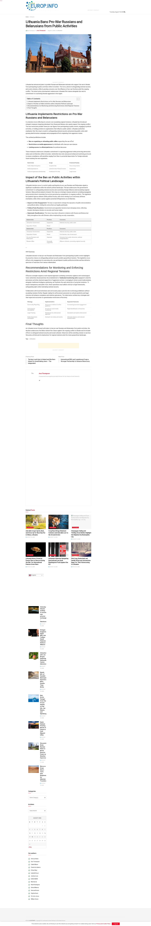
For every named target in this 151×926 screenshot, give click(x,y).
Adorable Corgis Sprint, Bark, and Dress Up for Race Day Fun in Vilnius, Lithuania (35, 533)
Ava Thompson (41, 30)
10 (29, 833)
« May (30, 847)
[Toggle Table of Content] (77, 98)
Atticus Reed (34, 858)
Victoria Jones (35, 896)
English (33, 575)
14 (39, 833)
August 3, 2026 (51, 30)
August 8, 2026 (76, 566)
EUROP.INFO (32, 920)
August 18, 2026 (30, 537)
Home (27, 17)
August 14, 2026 (76, 539)
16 (45, 833)
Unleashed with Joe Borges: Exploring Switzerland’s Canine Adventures (44, 658)
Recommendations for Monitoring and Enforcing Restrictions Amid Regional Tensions (53, 106)
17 (29, 836)
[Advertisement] (93, 4)
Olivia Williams (35, 887)
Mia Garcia (34, 881)
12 (34, 833)
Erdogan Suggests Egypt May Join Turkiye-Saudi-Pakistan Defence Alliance (43, 637)
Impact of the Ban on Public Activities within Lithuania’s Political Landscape (50, 103)
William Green (34, 899)
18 (32, 836)
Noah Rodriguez (35, 884)
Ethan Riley (34, 870)
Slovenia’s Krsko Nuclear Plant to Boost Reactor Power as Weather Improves (43, 750)
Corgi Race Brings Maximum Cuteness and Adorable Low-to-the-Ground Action (58, 533)
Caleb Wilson (34, 864)
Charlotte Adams (36, 867)
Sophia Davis (34, 893)
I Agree (116, 923)
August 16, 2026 (53, 537)
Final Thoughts (32, 108)
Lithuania (32, 17)
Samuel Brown (35, 890)
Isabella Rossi (35, 873)
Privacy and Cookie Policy (103, 923)
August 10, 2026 (53, 566)
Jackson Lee (34, 876)
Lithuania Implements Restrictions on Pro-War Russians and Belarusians (49, 101)
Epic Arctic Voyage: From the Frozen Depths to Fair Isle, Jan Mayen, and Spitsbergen (44, 705)
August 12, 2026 (30, 566)
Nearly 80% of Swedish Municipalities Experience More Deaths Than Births (44, 680)
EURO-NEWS (34, 879)
